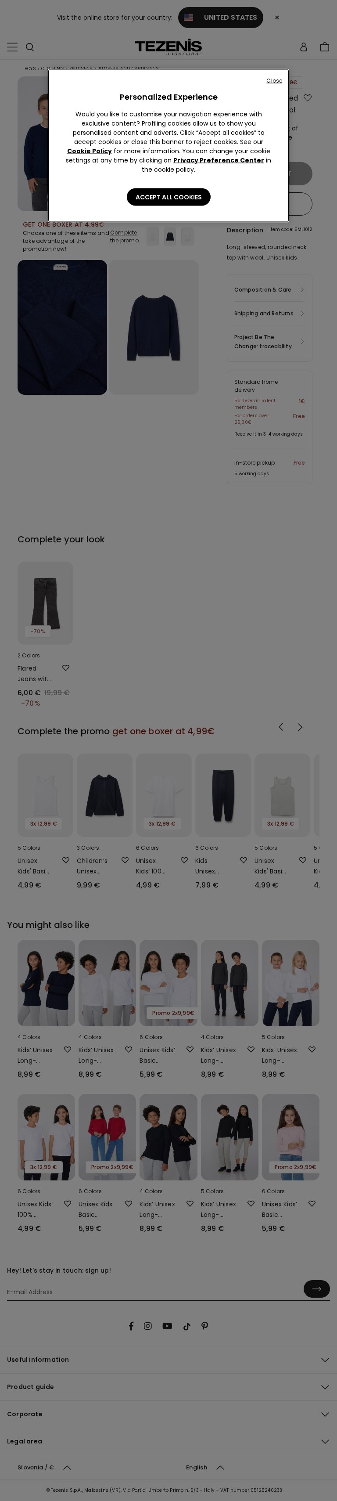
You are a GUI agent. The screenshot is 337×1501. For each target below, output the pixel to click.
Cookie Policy (89, 151)
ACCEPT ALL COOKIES (169, 197)
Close (274, 80)
